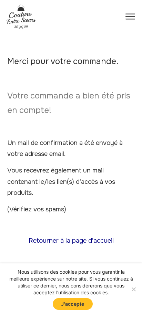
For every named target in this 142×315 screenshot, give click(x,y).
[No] (133, 289)
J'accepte (72, 304)
